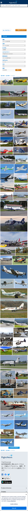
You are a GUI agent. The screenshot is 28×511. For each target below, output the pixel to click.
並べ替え (4, 47)
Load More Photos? (14, 447)
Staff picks (5, 60)
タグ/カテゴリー (6, 52)
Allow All (14, 508)
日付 (3, 64)
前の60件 (3, 75)
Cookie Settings (14, 504)
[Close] (26, 494)
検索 (3, 68)
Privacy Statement (11, 501)
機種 (3, 39)
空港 (3, 43)
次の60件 (8, 75)
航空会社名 (5, 56)
